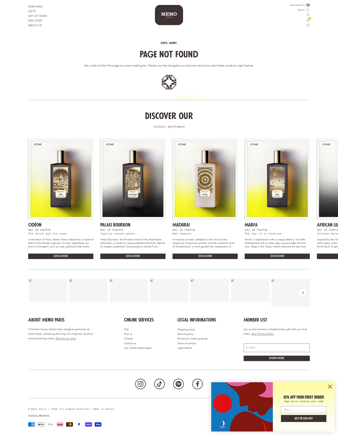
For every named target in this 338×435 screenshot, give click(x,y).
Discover (61, 256)
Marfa (251, 225)
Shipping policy (186, 329)
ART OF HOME (37, 16)
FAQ (126, 329)
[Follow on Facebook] (197, 383)
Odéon (34, 225)
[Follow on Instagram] (140, 383)
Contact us (130, 343)
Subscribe (276, 358)
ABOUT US (35, 25)
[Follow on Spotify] (178, 383)
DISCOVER (35, 20)
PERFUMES (35, 6)
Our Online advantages (137, 348)
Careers (128, 339)
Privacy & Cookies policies (192, 339)
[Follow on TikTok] (159, 383)
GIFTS (32, 11)
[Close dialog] (330, 386)
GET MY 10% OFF (304, 418)
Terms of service (186, 343)
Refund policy (185, 334)
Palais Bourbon (115, 225)
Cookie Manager (39, 414)
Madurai (181, 225)
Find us (128, 334)
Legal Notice (184, 348)
